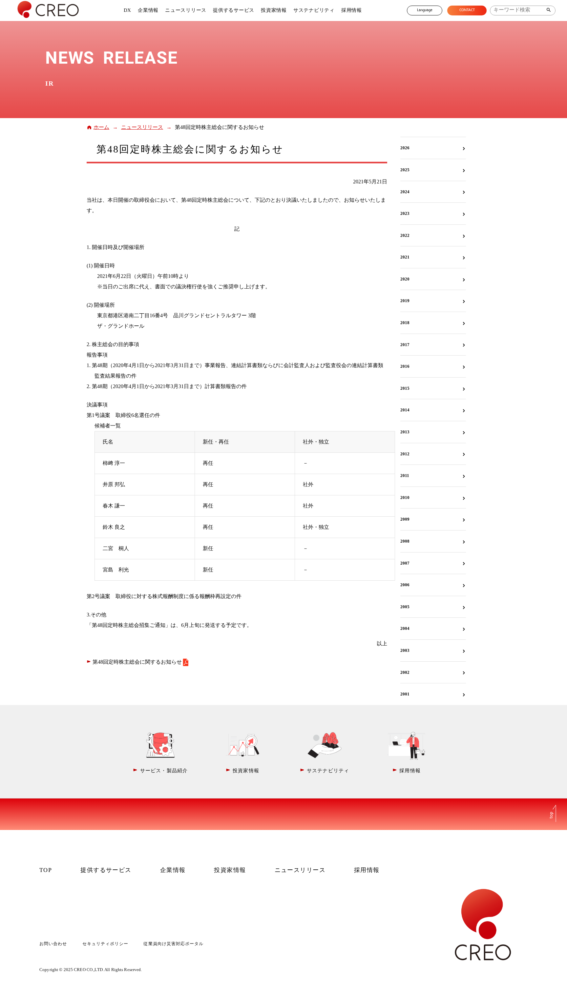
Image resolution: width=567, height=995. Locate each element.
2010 (405, 497)
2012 (405, 453)
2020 (405, 279)
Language (424, 10)
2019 (405, 300)
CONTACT (467, 10)
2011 (404, 475)
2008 (405, 541)
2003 (405, 650)
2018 (405, 322)
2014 (405, 409)
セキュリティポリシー (105, 943)
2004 (405, 628)
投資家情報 (274, 10)
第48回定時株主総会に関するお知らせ (137, 662)
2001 (405, 694)
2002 (405, 672)
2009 (405, 519)
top (551, 814)
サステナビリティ (314, 10)
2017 (405, 344)
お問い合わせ (53, 943)
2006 (405, 584)
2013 (405, 431)
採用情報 (351, 10)
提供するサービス (233, 10)
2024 (405, 191)
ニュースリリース (185, 10)
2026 (405, 147)
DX (128, 10)
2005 (405, 606)
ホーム (101, 127)
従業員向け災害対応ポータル (173, 943)
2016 (405, 366)
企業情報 (148, 10)
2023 (405, 213)
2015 (405, 388)
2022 (405, 235)
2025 (405, 169)
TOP (45, 870)
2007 (405, 563)
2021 (405, 257)
